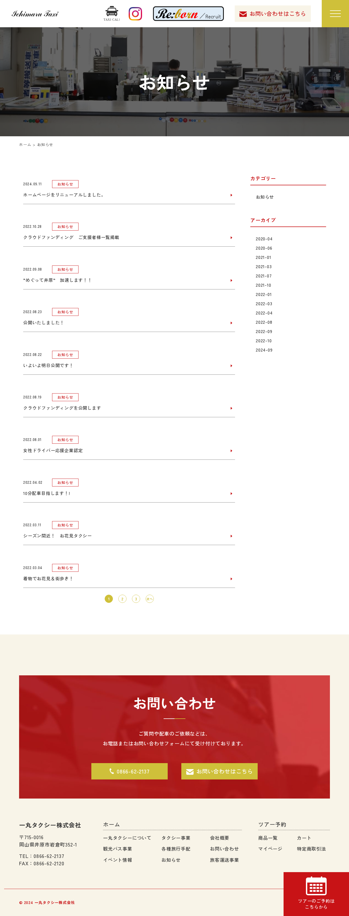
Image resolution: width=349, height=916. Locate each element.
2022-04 (263, 312)
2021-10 (263, 285)
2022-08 (263, 322)
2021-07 (263, 275)
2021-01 (263, 257)
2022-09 (263, 331)
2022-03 (263, 303)
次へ (149, 599)
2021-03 (263, 266)
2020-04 (263, 238)
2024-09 (263, 349)
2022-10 (263, 340)
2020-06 (263, 247)
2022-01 (263, 294)
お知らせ (264, 197)
